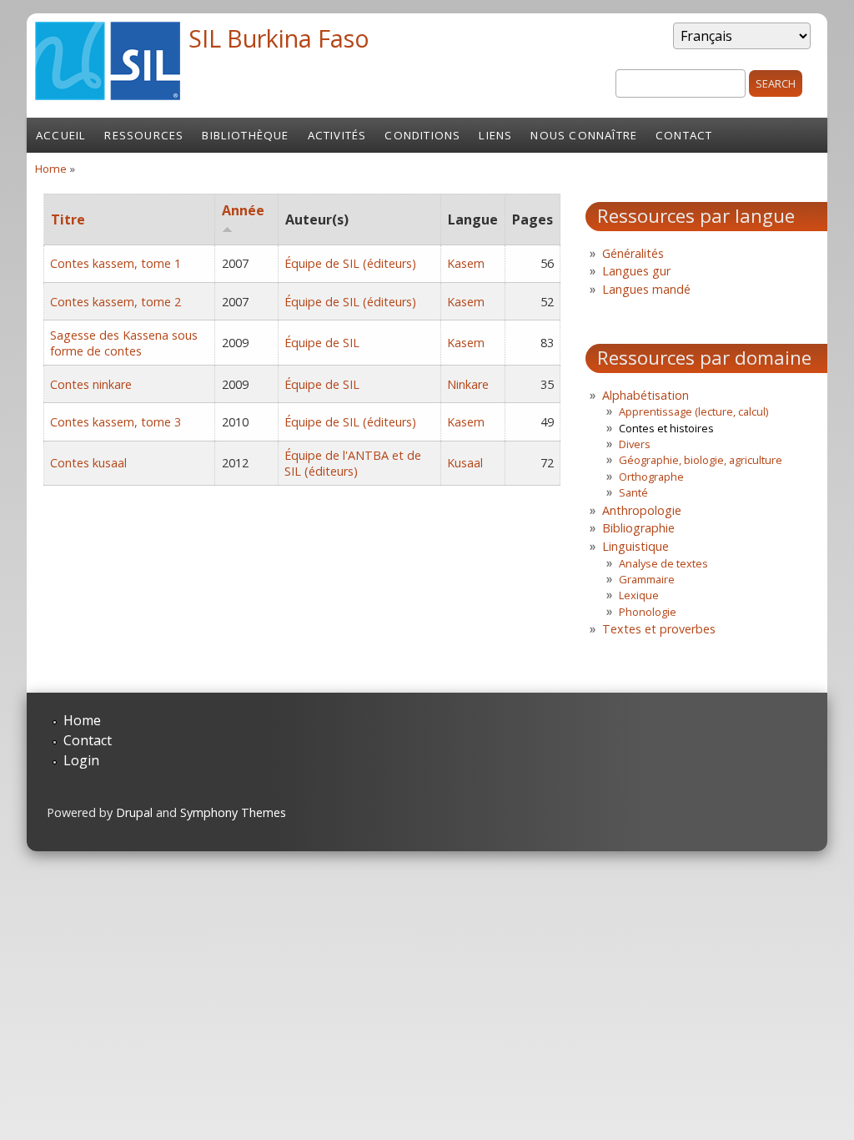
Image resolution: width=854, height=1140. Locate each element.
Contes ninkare (91, 384)
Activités (337, 135)
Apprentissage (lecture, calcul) (693, 411)
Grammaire (647, 579)
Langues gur (636, 271)
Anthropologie (641, 510)
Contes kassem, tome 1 (115, 263)
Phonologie (647, 611)
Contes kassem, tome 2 (115, 302)
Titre (68, 219)
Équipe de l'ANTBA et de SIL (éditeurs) (352, 463)
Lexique (639, 595)
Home (51, 168)
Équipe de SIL (321, 343)
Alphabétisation (645, 395)
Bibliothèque (245, 135)
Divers (635, 443)
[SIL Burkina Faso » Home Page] (107, 95)
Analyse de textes (663, 563)
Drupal (134, 812)
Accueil (61, 135)
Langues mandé (646, 289)
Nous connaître (583, 135)
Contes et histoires (666, 428)
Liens (495, 135)
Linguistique (635, 546)
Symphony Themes (233, 812)
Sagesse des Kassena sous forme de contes (124, 343)
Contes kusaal (88, 463)
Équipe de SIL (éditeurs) (350, 263)
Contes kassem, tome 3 (115, 422)
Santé (633, 492)
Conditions (422, 135)
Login (81, 760)
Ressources (143, 135)
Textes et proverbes (659, 629)
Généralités (633, 253)
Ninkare (468, 384)
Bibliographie (638, 528)
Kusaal (465, 463)
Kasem (466, 263)
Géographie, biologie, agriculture (700, 459)
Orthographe (651, 476)
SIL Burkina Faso (278, 38)
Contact (684, 135)
